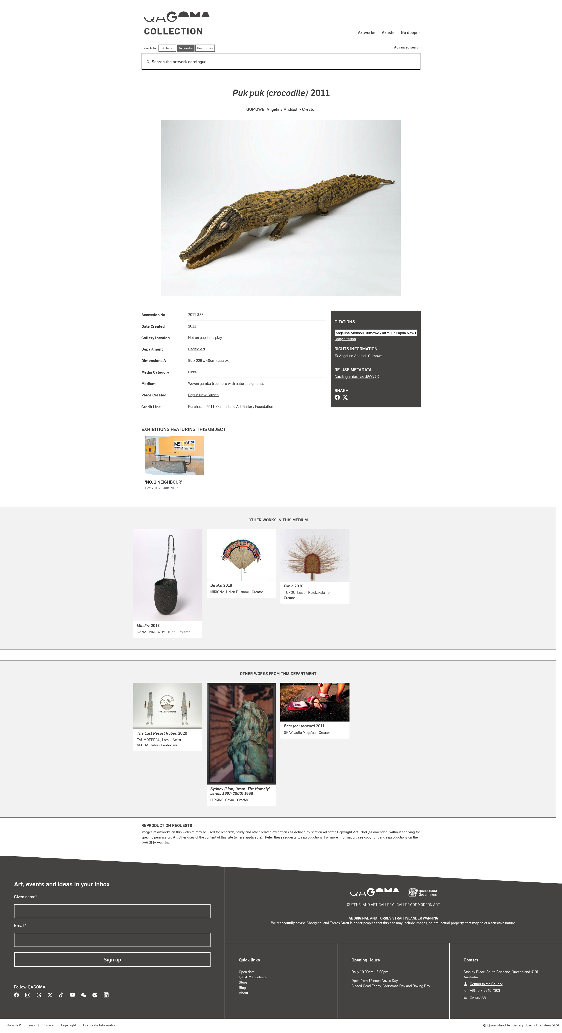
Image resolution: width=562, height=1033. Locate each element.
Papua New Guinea (203, 394)
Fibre (192, 371)
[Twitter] (345, 397)
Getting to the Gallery (486, 983)
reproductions (311, 837)
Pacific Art (196, 348)
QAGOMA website (253, 977)
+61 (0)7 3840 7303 (485, 990)
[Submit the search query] (144, 62)
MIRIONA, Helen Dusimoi (229, 591)
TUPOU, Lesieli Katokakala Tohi (308, 592)
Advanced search (407, 47)
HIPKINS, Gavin (222, 799)
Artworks (366, 32)
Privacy (48, 1025)
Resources (205, 48)
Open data (246, 971)
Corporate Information (100, 1025)
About (243, 992)
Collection (173, 31)
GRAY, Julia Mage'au (300, 732)
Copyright (68, 1025)
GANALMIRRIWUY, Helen (156, 632)
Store (243, 982)
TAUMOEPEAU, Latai (153, 739)
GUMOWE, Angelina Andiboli (272, 109)
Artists (388, 32)
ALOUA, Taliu (147, 745)
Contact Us (478, 997)
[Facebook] (337, 397)
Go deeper (410, 32)
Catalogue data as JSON (354, 376)
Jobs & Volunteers (21, 1025)
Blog (242, 987)
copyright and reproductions (385, 837)
